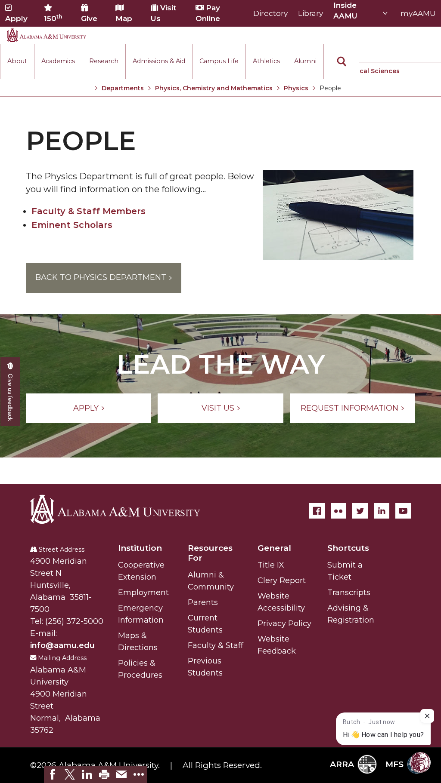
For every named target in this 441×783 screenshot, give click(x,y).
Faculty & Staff (215, 645)
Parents (203, 602)
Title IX (271, 565)
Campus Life (219, 61)
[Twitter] (360, 511)
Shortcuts (348, 548)
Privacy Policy (284, 623)
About (17, 61)
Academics (58, 61)
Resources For (210, 553)
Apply (16, 18)
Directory (270, 13)
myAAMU (418, 13)
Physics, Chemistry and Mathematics (214, 88)
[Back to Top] (399, 639)
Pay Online (208, 13)
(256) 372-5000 (74, 621)
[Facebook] (317, 511)
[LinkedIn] (381, 511)
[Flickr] (338, 511)
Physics (296, 88)
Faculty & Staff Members (88, 211)
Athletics (266, 61)
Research (103, 61)
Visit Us (163, 13)
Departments (123, 88)
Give (89, 18)
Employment (143, 592)
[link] (52, 774)
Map (123, 18)
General (274, 548)
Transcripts (348, 592)
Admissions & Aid (159, 61)
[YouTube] (403, 511)
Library (310, 13)
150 (53, 18)
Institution (140, 548)
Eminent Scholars (71, 225)
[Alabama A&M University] (122, 509)
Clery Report (282, 580)
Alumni (305, 61)
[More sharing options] (138, 774)
